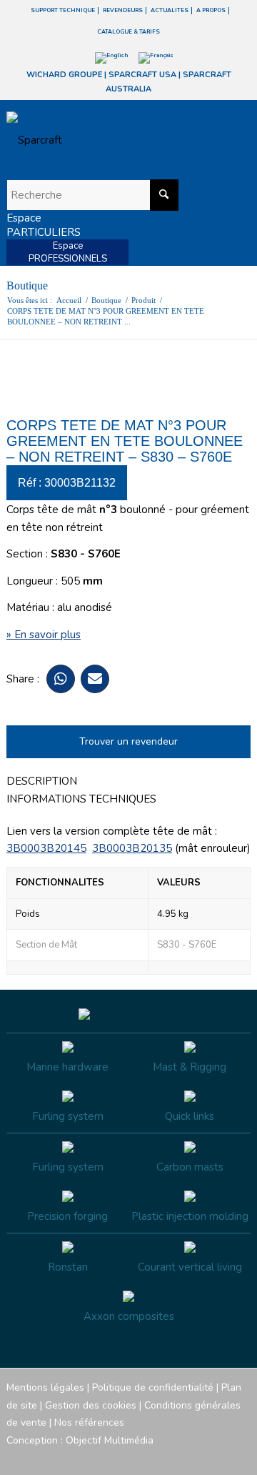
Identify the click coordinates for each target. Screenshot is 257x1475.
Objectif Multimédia (109, 1440)
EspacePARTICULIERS (43, 225)
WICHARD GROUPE (64, 74)
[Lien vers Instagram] (175, 1457)
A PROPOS (211, 10)
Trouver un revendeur (128, 741)
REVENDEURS (123, 10)
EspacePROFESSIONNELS (68, 252)
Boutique (27, 285)
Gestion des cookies (90, 1405)
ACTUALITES (169, 10)
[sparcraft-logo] (104, 140)
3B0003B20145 (46, 848)
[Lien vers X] (218, 1457)
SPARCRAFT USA (142, 74)
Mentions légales (45, 1387)
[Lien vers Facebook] (154, 1457)
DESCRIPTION (41, 781)
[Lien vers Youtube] (197, 1457)
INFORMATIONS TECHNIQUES (81, 799)
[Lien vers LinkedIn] (240, 1457)
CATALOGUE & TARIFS (128, 32)
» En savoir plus (43, 634)
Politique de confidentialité (152, 1387)
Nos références (89, 1422)
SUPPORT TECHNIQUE (63, 10)
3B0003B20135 (132, 848)
